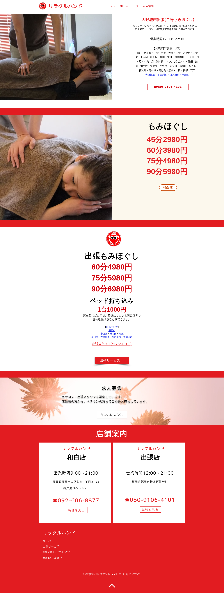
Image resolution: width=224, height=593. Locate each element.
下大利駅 (162, 75)
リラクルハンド (59, 532)
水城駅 (185, 75)
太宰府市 (127, 337)
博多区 (113, 334)
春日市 (94, 337)
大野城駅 (150, 75)
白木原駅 (174, 75)
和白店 (47, 540)
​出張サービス (51, 546)
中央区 (103, 334)
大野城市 (105, 337)
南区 (121, 334)
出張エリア (112, 327)
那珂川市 (116, 337)
